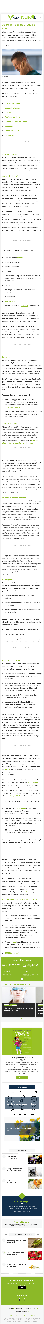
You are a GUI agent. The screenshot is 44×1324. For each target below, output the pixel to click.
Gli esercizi (9, 135)
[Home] (22, 17)
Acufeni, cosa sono (12, 103)
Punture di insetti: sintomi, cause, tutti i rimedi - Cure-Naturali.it (30, 965)
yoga (14, 942)
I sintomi (8, 113)
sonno (7, 769)
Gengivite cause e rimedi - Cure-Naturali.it (11, 965)
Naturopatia (14, 953)
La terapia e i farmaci (13, 131)
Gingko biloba (20, 809)
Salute (7, 953)
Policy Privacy (24, 1315)
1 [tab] (21, 1018)
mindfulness (27, 892)
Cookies (33, 1315)
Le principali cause (12, 108)
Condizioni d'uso (13, 1315)
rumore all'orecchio (12, 407)
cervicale (24, 306)
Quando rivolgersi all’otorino (16, 122)
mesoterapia (33, 782)
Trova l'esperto (31, 1308)
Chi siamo (9, 1308)
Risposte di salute (21, 1311)
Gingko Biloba (15, 796)
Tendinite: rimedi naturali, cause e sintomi (32, 970)
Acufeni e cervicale (12, 117)
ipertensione (10, 301)
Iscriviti (22, 1287)
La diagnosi (9, 126)
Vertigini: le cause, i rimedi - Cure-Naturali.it (11, 970)
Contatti (19, 1308)
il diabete (21, 258)
